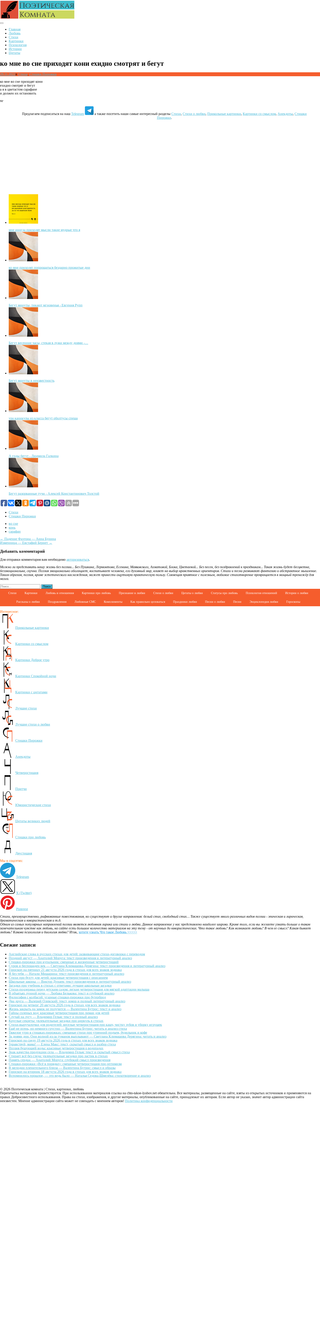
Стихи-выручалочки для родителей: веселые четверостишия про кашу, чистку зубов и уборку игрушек (85, 1025)
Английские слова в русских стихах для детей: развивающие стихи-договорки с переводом (77, 954)
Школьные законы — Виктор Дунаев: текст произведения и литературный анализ (70, 981)
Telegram (77, 114)
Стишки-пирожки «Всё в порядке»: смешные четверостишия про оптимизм (65, 1064)
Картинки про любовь (96, 593)
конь (12, 527)
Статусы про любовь (224, 593)
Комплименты (113, 601)
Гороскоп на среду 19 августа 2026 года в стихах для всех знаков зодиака (63, 1040)
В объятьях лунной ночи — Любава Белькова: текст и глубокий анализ (61, 993)
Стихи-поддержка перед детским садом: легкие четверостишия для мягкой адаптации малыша (79, 989)
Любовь (14, 33)
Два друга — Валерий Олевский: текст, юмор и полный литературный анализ (67, 1001)
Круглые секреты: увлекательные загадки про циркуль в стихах (56, 1021)
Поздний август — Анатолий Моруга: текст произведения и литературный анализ (70, 958)
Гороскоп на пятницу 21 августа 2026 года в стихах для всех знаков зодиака (65, 970)
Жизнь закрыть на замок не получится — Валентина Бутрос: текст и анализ (65, 1009)
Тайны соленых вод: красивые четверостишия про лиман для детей (59, 1013)
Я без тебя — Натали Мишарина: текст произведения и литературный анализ (66, 974)
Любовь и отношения (59, 593)
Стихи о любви (194, 114)
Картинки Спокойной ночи (35, 676)
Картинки (16, 41)
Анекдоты (285, 114)
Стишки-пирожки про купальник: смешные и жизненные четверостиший (64, 962)
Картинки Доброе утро (32, 660)
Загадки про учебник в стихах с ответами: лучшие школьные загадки (60, 985)
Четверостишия (26, 773)
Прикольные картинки (224, 114)
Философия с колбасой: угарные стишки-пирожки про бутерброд (57, 997)
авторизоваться (77, 559)
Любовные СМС (85, 601)
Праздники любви (185, 601)
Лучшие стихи (26, 708)
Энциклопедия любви (263, 601)
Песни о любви (215, 601)
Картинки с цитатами (31, 692)
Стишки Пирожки (43, 74)
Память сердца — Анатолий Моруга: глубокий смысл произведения (59, 1060)
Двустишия (23, 853)
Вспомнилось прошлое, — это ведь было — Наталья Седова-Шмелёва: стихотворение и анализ (80, 1075)
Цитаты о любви (192, 593)
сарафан (15, 531)
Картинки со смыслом (259, 114)
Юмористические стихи (33, 805)
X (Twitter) (24, 893)
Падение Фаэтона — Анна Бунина (28, 539)
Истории (15, 49)
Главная (14, 29)
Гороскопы (293, 601)
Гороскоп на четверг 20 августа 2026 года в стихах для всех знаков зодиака (64, 1005)
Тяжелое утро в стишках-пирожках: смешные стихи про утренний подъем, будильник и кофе (78, 1032)
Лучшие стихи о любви (32, 724)
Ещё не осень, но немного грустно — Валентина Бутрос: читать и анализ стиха (68, 1028)
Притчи (21, 789)
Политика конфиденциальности (149, 1101)
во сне (13, 523)
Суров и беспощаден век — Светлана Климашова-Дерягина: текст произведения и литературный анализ (87, 966)
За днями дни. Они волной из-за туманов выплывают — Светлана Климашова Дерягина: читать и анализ (87, 1036)
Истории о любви (296, 593)
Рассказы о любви (28, 601)
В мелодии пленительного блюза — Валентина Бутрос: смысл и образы (62, 1068)
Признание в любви (132, 593)
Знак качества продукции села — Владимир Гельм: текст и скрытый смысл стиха (69, 1052)
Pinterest (22, 909)
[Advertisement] (160, 153)
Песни (237, 601)
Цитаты (14, 53)
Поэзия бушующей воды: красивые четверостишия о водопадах (56, 1048)
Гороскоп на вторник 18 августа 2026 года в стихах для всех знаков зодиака (65, 1072)
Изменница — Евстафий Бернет (26, 543)
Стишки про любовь (30, 837)
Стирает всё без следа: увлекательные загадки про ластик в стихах (58, 1056)
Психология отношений (261, 593)
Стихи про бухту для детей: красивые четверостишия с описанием (58, 977)
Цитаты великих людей (32, 821)
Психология (18, 45)
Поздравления (57, 601)
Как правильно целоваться (147, 601)
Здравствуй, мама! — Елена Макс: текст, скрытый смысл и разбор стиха (62, 1044)
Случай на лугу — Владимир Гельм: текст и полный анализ (53, 1017)
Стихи (13, 37)
